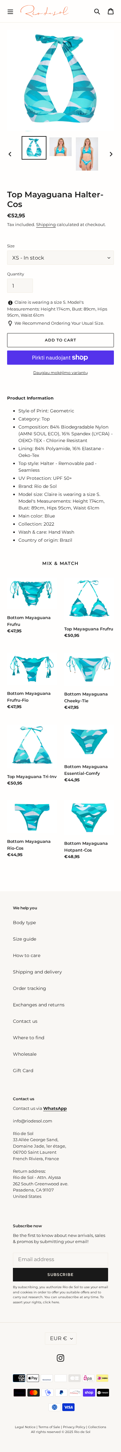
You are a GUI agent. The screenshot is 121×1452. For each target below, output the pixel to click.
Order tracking (29, 988)
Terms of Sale (49, 1427)
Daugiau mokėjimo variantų (60, 372)
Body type (24, 922)
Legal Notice (25, 1427)
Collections (97, 1427)
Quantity (15, 274)
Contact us (25, 1021)
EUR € (58, 1338)
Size (11, 245)
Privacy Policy (74, 1427)
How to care (26, 955)
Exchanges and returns (39, 1005)
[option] (34, 148)
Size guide (24, 939)
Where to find (28, 1038)
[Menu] (10, 11)
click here (51, 1302)
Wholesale (24, 1054)
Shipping (46, 224)
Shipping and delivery (37, 972)
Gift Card (23, 1070)
